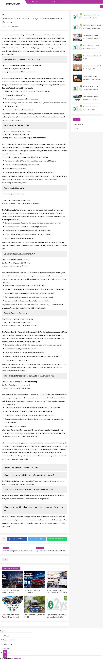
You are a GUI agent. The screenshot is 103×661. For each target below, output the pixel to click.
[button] (17, 539)
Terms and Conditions (42, 2)
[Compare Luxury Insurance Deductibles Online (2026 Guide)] (57, 579)
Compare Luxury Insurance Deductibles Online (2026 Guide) (57, 591)
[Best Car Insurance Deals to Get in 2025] (34, 604)
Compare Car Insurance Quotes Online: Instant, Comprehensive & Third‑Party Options (92, 28)
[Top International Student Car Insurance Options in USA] (57, 604)
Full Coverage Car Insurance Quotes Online (33, 591)
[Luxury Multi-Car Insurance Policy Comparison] (12, 579)
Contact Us (69, 2)
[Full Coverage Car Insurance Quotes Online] (34, 579)
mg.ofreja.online (16, 658)
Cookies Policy (53, 2)
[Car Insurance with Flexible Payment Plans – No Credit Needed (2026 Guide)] (12, 604)
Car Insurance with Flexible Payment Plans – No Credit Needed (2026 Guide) (10, 616)
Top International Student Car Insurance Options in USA (56, 616)
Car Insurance (79, 124)
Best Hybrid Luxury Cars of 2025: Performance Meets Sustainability (90, 89)
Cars (4, 15)
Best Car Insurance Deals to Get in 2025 (34, 616)
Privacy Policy (31, 2)
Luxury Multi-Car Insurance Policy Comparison (10, 591)
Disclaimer (61, 2)
